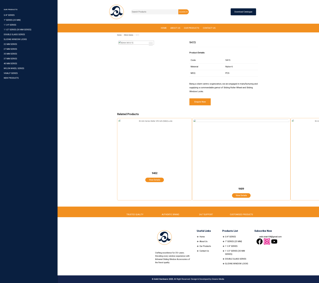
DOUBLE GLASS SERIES (14, 34)
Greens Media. (218, 279)
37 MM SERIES (10, 58)
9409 (241, 189)
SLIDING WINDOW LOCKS (15, 39)
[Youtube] (274, 241)
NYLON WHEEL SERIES (14, 68)
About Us (175, 28)
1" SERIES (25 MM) (12, 20)
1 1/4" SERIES (10, 24)
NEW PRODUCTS (11, 78)
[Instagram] (267, 241)
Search (183, 11)
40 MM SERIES (10, 63)
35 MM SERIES (10, 53)
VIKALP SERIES (11, 73)
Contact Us (209, 28)
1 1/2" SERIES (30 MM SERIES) (17, 29)
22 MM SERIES (10, 44)
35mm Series (128, 35)
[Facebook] (259, 241)
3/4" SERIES (9, 15)
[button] (151, 44)
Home (164, 28)
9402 (154, 173)
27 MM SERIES (10, 49)
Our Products (191, 28)
